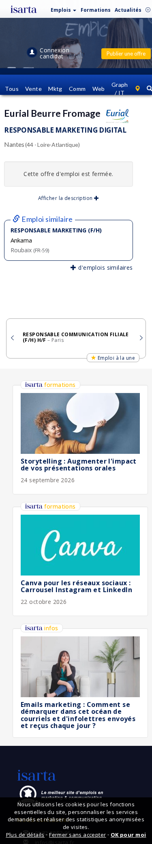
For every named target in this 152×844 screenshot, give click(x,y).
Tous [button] (12, 88)
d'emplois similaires (105, 267)
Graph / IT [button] (119, 88)
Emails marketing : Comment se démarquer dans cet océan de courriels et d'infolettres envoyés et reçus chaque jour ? (78, 715)
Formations (96, 9)
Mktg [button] (55, 88)
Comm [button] (77, 88)
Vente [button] (33, 88)
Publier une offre (126, 53)
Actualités (128, 9)
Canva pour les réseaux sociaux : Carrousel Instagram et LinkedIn (76, 586)
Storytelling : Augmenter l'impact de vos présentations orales (79, 465)
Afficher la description (66, 198)
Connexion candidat (54, 53)
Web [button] (98, 88)
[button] (63, 8)
